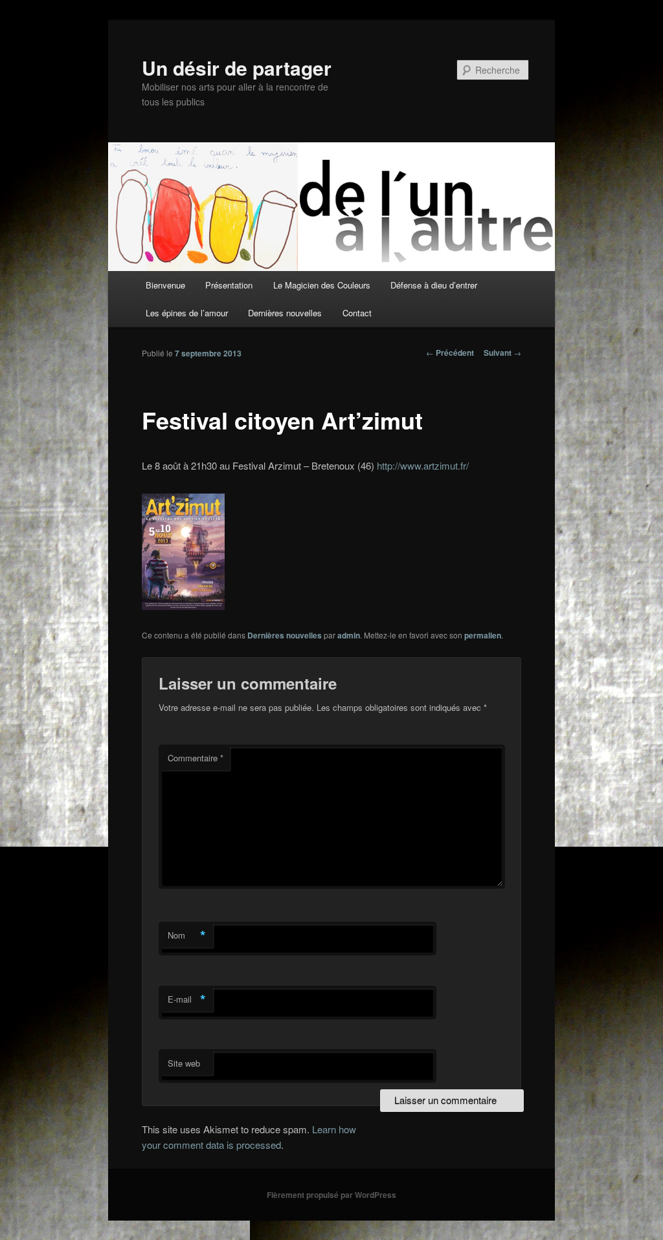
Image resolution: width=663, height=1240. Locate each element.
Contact (357, 313)
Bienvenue (165, 285)
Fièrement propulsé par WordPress (331, 1195)
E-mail (187, 999)
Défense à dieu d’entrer (433, 285)
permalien (482, 635)
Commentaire (195, 758)
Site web (184, 1063)
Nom (187, 935)
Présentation (229, 285)
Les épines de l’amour (187, 313)
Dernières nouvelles (285, 313)
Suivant (502, 352)
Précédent (450, 352)
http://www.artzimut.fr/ (423, 465)
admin (348, 635)
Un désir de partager (237, 68)
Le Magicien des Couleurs (321, 285)
